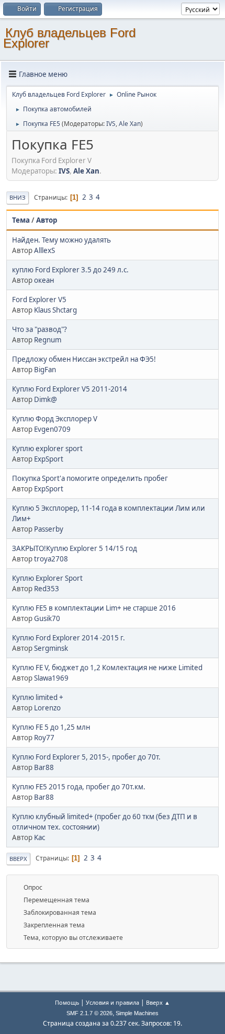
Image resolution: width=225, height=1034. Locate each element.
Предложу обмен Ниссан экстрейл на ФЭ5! (84, 359)
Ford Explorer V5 (39, 299)
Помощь (67, 1002)
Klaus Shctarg (55, 310)
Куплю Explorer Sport (47, 578)
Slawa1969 (51, 678)
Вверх (18, 859)
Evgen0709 (52, 429)
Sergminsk (51, 648)
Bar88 (44, 767)
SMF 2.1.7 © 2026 (89, 1013)
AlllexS (44, 250)
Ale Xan (130, 123)
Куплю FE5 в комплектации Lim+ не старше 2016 (94, 608)
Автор (46, 220)
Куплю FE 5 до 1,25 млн (51, 727)
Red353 (46, 588)
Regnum (47, 339)
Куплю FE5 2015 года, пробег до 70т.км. (78, 786)
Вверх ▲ (158, 1002)
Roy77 (44, 737)
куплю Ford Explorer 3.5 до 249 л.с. (70, 269)
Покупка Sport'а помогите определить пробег (90, 478)
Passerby (48, 529)
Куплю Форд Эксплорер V (54, 418)
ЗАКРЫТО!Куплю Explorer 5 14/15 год (74, 548)
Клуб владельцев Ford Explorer (69, 38)
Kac (39, 837)
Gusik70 (47, 618)
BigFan (45, 369)
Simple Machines (137, 1013)
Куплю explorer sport (47, 448)
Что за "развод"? (39, 329)
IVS (111, 123)
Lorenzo (47, 708)
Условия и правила (112, 1002)
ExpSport (48, 459)
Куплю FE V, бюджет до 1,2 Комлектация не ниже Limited (107, 667)
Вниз (17, 197)
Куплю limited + (37, 697)
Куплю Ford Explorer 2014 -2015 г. (68, 637)
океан (44, 280)
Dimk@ (45, 399)
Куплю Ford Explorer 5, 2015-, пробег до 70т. (86, 757)
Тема (21, 220)
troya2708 (51, 559)
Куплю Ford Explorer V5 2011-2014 (69, 389)
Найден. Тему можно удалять (61, 240)
